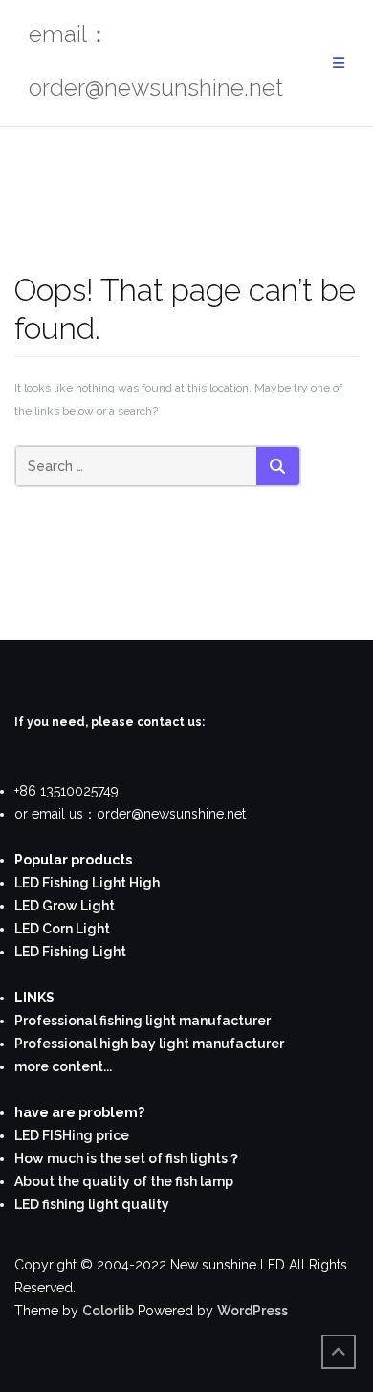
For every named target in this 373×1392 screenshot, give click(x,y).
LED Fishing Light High (87, 882)
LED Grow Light (64, 905)
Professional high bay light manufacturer (149, 1043)
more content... (63, 1066)
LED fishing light (66, 1204)
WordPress (252, 1310)
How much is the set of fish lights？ (127, 1158)
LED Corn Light (62, 928)
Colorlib (108, 1310)
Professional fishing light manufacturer (142, 1020)
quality (144, 1204)
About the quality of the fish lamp (123, 1181)
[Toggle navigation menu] (339, 63)
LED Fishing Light (70, 951)
